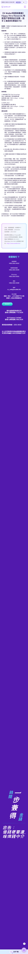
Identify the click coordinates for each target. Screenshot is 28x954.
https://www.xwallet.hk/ (13, 243)
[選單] (25, 6)
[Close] (23, 2)
